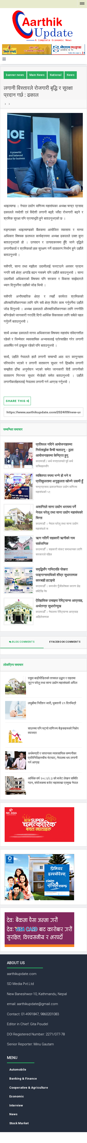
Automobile (17, 1069)
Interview (16, 1105)
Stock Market (19, 1123)
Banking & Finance (23, 1078)
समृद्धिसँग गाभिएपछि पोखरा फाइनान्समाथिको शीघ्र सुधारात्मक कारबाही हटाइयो (56, 574)
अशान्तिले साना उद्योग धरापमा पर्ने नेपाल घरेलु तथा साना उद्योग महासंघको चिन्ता (59, 512)
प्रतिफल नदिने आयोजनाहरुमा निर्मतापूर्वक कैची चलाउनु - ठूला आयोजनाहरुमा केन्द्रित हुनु (54, 450)
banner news (15, 75)
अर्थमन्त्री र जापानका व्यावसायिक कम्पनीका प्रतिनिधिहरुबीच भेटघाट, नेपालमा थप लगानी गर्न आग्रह (52, 757)
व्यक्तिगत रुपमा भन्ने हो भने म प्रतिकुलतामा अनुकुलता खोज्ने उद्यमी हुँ (59, 478)
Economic (16, 1096)
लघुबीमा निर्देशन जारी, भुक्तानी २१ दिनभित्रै (52, 703)
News (70, 75)
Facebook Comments (66, 642)
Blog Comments (23, 642)
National (55, 75)
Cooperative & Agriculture (28, 1087)
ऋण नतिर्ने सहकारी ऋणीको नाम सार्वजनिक (55, 541)
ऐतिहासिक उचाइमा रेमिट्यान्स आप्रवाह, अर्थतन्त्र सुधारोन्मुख (59, 603)
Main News (37, 75)
